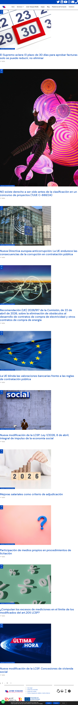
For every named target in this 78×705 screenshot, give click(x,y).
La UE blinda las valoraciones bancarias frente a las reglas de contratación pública (37, 377)
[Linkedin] (61, 1)
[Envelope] (72, 1)
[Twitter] (58, 1)
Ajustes (63, 703)
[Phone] (76, 1)
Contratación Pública (9, 48)
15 (7, 683)
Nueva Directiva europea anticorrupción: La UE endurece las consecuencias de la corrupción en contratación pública (38, 252)
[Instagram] (69, 1)
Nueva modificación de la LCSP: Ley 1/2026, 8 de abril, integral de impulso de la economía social (34, 436)
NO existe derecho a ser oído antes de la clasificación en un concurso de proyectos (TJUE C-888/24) (38, 193)
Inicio (13, 7)
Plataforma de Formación (59, 7)
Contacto (71, 7)
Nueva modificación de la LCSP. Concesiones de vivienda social (36, 670)
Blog (48, 7)
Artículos (2, 48)
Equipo (43, 7)
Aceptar (48, 703)
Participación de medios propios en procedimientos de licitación (35, 551)
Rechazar (56, 703)
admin (3, 61)
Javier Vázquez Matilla (32, 7)
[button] (3, 702)
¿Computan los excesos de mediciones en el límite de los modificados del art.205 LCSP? (37, 611)
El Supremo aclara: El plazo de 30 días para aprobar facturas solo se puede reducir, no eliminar (38, 56)
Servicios (19, 7)
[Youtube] (65, 1)
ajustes (41, 703)
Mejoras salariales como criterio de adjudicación (31, 494)
